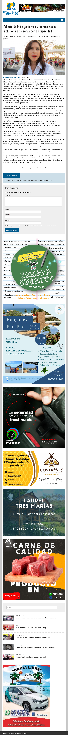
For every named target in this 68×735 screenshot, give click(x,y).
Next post (40, 168)
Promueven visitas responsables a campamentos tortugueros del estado (35, 647)
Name (7, 209)
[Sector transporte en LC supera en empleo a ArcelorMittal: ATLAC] (8, 639)
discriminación (55, 36)
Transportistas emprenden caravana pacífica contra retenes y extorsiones (36, 618)
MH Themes (24, 733)
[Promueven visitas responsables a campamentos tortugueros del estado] (8, 649)
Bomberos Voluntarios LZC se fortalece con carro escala (31, 657)
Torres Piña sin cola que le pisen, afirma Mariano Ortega (31, 628)
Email (7, 215)
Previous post (28, 168)
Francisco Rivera (15, 77)
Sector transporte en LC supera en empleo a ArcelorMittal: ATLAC (33, 637)
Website (7, 220)
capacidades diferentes (29, 36)
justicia (5, 39)
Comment (8, 195)
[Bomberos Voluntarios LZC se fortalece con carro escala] (8, 659)
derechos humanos (43, 36)
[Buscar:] (31, 607)
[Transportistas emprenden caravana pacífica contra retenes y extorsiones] (8, 620)
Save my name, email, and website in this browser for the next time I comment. (32, 226)
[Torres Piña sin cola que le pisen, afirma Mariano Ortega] (8, 629)
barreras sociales (15, 36)
